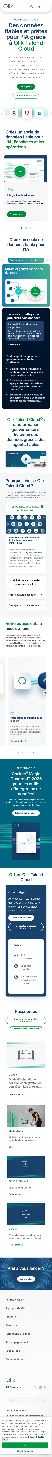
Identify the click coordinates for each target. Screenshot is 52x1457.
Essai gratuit (26, 86)
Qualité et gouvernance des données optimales (24, 582)
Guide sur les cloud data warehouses (26, 1020)
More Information (25, 1451)
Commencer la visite (26, 95)
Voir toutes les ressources (26, 1028)
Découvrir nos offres (21, 917)
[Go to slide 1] (21, 228)
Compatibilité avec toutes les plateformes (24, 508)
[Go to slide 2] (26, 228)
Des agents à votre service (23, 605)
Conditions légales (16, 1410)
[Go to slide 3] (30, 228)
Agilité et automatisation (22, 594)
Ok (25, 1445)
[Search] (32, 7)
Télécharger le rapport (26, 813)
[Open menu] (45, 7)
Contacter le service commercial (26, 927)
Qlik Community (13, 1387)
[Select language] (39, 7)
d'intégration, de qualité (32, 552)
